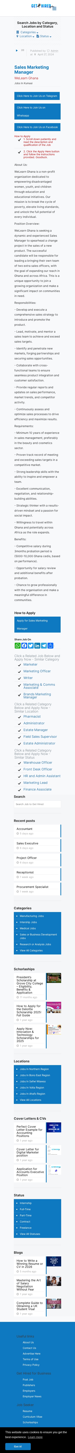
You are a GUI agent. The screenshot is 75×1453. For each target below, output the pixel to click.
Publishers (29, 1385)
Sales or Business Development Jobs (38, 936)
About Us (28, 1342)
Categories (28, 32)
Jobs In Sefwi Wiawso (33, 1081)
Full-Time (25, 1209)
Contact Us (29, 1347)
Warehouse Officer (37, 762)
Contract (25, 1221)
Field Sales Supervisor (40, 736)
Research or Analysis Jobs (35, 944)
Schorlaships (30, 1422)
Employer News (32, 1396)
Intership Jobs (28, 922)
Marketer (30, 664)
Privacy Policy (31, 1364)
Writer (28, 678)
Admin (54, 50)
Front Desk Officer (37, 769)
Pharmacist (32, 716)
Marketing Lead (35, 783)
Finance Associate (37, 789)
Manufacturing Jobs (32, 915)
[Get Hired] (41, 8)
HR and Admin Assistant (42, 776)
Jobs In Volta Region (32, 1087)
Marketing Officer (37, 671)
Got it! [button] (18, 1446)
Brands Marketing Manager (37, 695)
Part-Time (25, 1215)
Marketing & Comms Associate (39, 686)
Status (44, 36)
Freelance (25, 1227)
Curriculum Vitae (32, 1416)
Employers (29, 1390)
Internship (26, 1203)
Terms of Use (30, 1359)
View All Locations (30, 1099)
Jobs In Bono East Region (35, 1075)
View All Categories (31, 950)
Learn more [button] (35, 1437)
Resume (27, 1411)
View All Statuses (30, 1233)
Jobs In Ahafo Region (32, 1093)
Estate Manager (35, 730)
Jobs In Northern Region (34, 1069)
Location (26, 36)
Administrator (34, 723)
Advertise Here (31, 1353)
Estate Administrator (39, 743)
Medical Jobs (28, 928)
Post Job (28, 1379)
